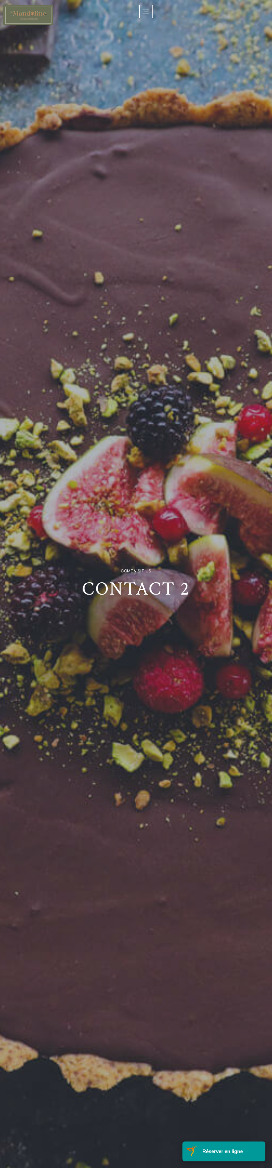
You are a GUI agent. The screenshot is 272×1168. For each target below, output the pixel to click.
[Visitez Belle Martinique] (192, 1151)
